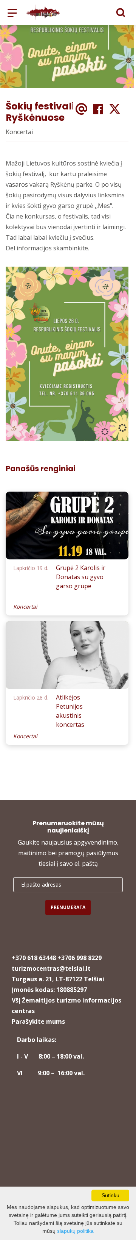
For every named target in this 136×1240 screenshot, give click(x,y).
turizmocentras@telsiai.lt (51, 968)
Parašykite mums (38, 1021)
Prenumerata (68, 907)
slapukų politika (75, 1231)
